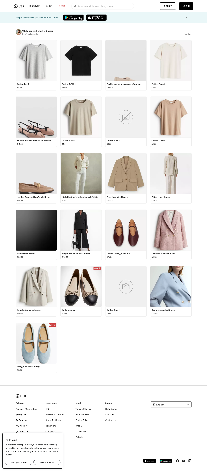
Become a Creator (54, 414)
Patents (79, 437)
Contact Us (110, 420)
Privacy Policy (82, 414)
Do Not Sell (80, 431)
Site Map (109, 414)
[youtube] (183, 461)
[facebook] (177, 461)
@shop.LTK (21, 414)
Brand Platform (53, 420)
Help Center (111, 409)
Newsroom (50, 425)
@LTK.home (21, 420)
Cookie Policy (81, 420)
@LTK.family (21, 425)
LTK (47, 409)
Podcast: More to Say (26, 409)
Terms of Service (83, 409)
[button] (170, 404)
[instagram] (190, 461)
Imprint (78, 425)
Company (50, 431)
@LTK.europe (22, 431)
